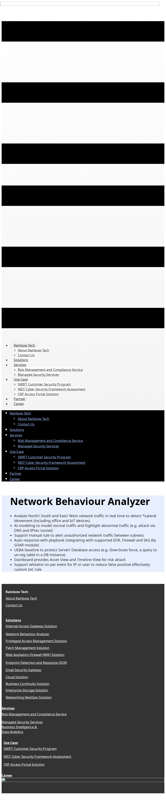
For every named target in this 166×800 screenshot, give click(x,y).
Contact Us (14, 605)
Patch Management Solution (27, 648)
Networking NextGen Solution (29, 697)
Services (8, 708)
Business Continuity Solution (27, 684)
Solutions (13, 620)
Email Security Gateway (23, 670)
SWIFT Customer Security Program (30, 748)
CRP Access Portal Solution (24, 764)
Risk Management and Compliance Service (34, 714)
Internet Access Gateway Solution (31, 626)
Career (7, 775)
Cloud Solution (17, 677)
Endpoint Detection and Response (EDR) (36, 662)
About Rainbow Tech (21, 598)
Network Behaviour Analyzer (27, 634)
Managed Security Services (22, 722)
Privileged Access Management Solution (36, 641)
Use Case (11, 743)
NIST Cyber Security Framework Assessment (37, 756)
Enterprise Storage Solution (27, 690)
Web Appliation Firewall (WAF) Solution (35, 654)
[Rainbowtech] (83, 780)
